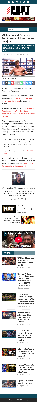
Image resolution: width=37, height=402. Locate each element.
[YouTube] (28, 2)
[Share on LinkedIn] (9, 83)
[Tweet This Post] (6, 83)
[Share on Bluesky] (30, 83)
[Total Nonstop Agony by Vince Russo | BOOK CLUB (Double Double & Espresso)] (9, 352)
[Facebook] (20, 2)
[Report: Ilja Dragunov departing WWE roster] (9, 384)
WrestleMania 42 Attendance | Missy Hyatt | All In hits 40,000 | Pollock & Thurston (24, 317)
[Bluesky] (9, 2)
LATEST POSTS (7, 253)
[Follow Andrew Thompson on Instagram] (14, 199)
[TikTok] (24, 2)
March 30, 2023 (9, 54)
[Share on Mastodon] (24, 83)
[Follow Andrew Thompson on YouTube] (21, 199)
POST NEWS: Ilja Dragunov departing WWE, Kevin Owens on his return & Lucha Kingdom (25, 335)
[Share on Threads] (33, 83)
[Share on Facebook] (3, 83)
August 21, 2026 (24, 267)
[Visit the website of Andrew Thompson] (11, 199)
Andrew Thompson (23, 54)
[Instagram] (16, 2)
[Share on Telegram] (27, 83)
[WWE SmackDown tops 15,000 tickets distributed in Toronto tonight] (9, 261)
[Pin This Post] (12, 83)
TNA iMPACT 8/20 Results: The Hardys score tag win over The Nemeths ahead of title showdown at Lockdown (26, 299)
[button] (34, 24)
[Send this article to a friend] (15, 83)
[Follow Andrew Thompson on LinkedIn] (24, 199)
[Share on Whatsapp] (21, 83)
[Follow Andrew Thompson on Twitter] (17, 199)
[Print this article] (18, 83)
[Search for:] (18, 29)
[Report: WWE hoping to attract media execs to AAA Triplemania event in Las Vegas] (9, 368)
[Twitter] (13, 2)
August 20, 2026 (24, 324)
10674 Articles (30, 188)
